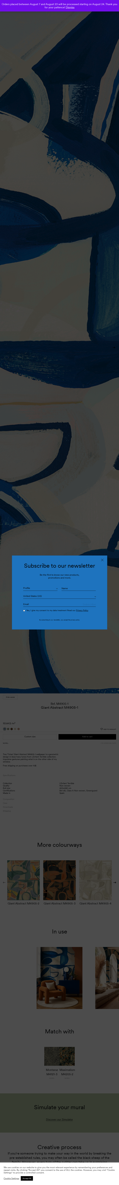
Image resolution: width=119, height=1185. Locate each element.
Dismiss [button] (70, 7)
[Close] (102, 560)
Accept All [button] (26, 1178)
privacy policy (75, 620)
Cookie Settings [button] (11, 1178)
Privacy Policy (82, 610)
